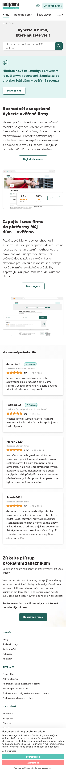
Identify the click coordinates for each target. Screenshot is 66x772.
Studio (61, 14)
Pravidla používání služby (15, 688)
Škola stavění (44, 14)
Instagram (8, 718)
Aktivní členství (10, 679)
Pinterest (7, 723)
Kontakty (7, 659)
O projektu (8, 674)
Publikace (7, 654)
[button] (38, 6)
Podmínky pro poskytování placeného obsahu (26, 693)
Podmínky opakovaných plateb (18, 698)
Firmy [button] (5, 639)
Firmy (6, 14)
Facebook (8, 713)
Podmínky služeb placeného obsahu (21, 684)
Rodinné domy (23, 14)
